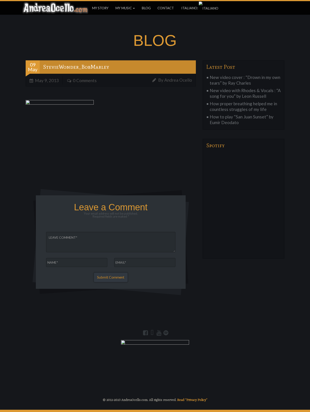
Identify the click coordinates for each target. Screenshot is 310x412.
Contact (165, 8)
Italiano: (190, 8)
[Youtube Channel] (159, 333)
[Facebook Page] (145, 333)
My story (100, 8)
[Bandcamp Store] (152, 333)
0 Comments (85, 80)
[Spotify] (165, 333)
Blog (146, 8)
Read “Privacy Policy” (192, 400)
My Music (124, 8)
